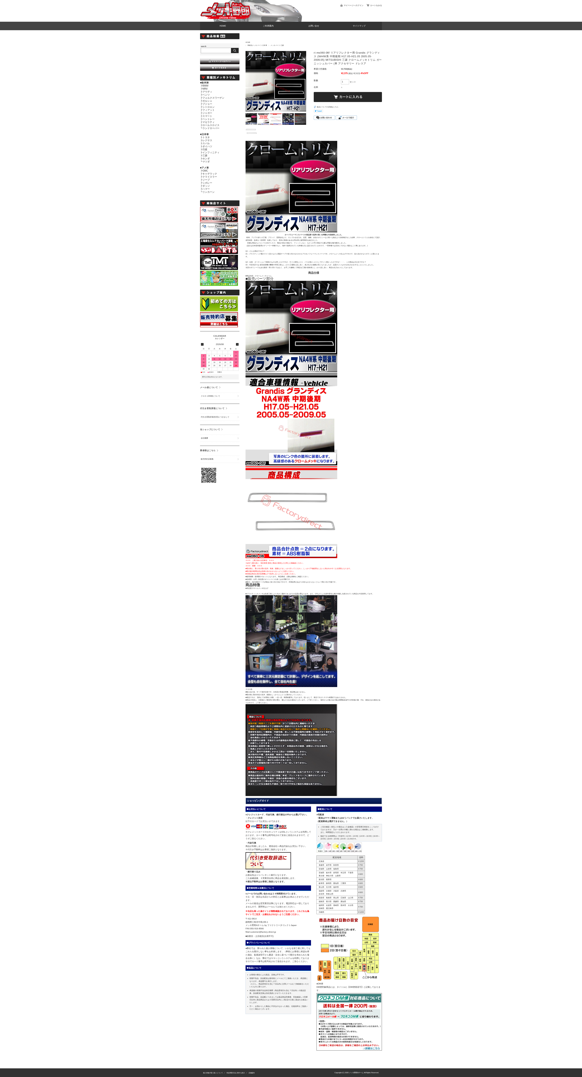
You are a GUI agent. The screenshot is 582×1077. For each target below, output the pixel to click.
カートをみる (376, 5)
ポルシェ (207, 101)
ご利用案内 (268, 26)
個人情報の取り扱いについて (213, 1073)
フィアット (208, 110)
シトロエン (208, 107)
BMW (205, 85)
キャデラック (209, 173)
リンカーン (208, 192)
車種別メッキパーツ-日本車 (257, 45)
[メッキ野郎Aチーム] (226, 19)
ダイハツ (207, 146)
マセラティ (208, 122)
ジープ (206, 180)
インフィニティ (210, 152)
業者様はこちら (208, 450)
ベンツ (206, 95)
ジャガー (207, 113)
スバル (206, 143)
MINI (204, 88)
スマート (207, 116)
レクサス (207, 140)
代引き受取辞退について (212, 408)
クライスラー (209, 176)
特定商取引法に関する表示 (236, 1073)
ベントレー (208, 119)
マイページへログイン (353, 5)
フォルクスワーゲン (213, 98)
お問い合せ (313, 26)
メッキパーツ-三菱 (277, 45)
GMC (205, 170)
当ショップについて (210, 429)
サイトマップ (359, 26)
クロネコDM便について (210, 396)
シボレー (207, 183)
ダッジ (206, 186)
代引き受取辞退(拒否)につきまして (215, 417)
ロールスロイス (210, 125)
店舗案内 (252, 1073)
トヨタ (206, 137)
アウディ (207, 91)
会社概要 (204, 438)
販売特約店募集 (207, 459)
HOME (223, 26)
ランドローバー (210, 128)
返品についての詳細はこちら (327, 107)
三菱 (204, 155)
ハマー (206, 189)
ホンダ (206, 158)
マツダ (206, 161)
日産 (204, 149)
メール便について (209, 387)
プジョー (207, 104)
